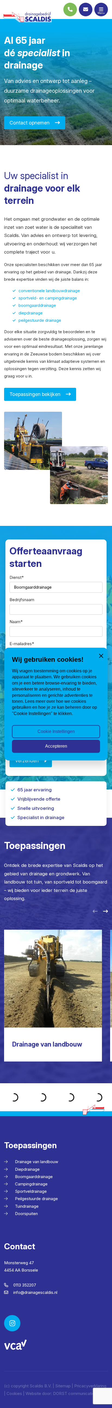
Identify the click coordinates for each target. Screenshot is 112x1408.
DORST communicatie (74, 1393)
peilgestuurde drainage (39, 320)
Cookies (14, 1393)
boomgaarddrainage (37, 305)
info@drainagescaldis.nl (34, 1292)
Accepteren (56, 746)
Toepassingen (30, 1145)
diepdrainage (30, 313)
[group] (53, 996)
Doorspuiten (26, 1213)
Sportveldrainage (31, 1191)
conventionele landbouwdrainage (49, 290)
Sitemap (63, 1385)
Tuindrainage (27, 1206)
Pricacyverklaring (90, 1385)
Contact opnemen (29, 123)
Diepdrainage (27, 1169)
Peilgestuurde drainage (36, 1198)
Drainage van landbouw (36, 1161)
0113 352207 (24, 1285)
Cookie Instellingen (56, 731)
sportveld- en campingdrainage (47, 298)
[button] (95, 911)
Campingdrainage (31, 1184)
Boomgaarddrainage (34, 1176)
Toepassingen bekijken (35, 394)
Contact (19, 1246)
